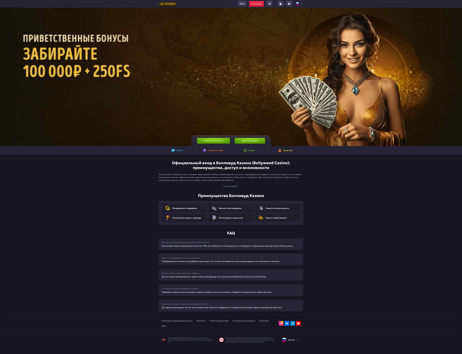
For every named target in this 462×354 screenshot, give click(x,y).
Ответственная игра (219, 321)
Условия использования (243, 321)
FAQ (164, 326)
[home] (167, 4)
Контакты (201, 321)
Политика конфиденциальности (177, 321)
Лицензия (264, 321)
